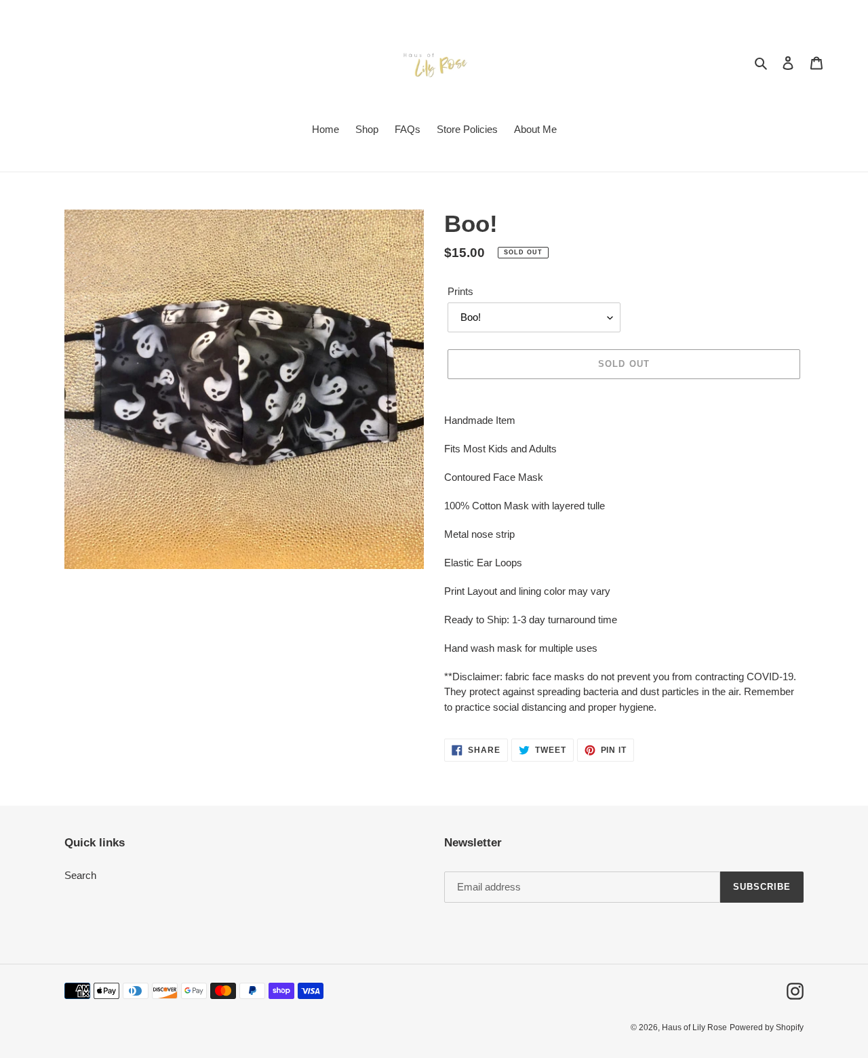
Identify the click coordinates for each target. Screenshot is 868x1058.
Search (80, 875)
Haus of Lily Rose (694, 1027)
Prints (460, 291)
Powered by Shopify (767, 1027)
